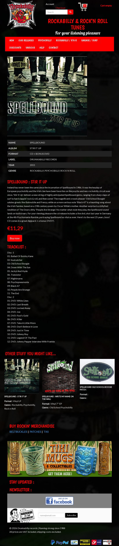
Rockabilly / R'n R (66, 40)
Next (109, 461)
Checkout (60, 7)
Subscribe (71, 515)
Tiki (46, 431)
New (11, 40)
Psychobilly (45, 40)
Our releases (26, 40)
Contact (53, 47)
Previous (10, 461)
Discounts (15, 47)
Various (30, 47)
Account (50, 4)
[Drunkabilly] (21, 15)
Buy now (15, 238)
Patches (35, 431)
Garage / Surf (89, 40)
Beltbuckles (18, 431)
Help (41, 47)
